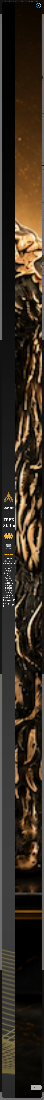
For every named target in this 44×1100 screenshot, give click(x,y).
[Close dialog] (38, 5)
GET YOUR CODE (8, 536)
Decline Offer (8, 545)
